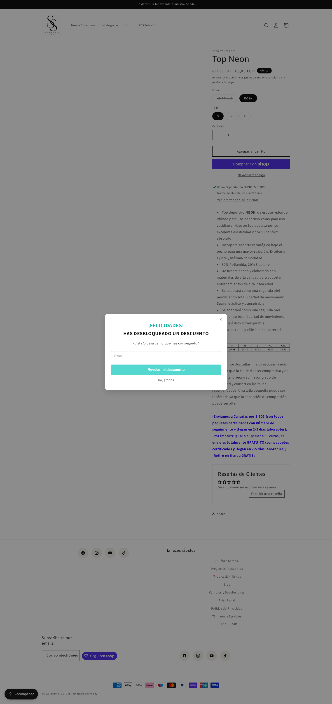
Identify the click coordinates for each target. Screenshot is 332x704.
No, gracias (166, 380)
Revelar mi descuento (166, 370)
